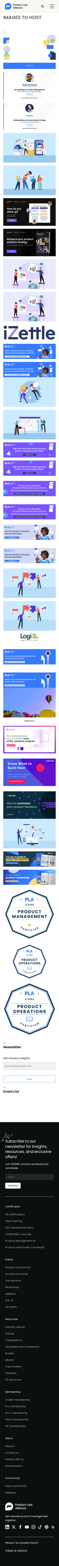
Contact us (12, 1452)
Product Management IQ (20, 1240)
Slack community (16, 1486)
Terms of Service (16, 1551)
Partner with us (14, 1459)
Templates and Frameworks (22, 1346)
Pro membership (15, 1406)
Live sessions (13, 1280)
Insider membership (17, 1399)
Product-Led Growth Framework (24, 1247)
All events (11, 1307)
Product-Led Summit (17, 1267)
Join (29, 1079)
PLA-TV (9, 1300)
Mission (10, 1446)
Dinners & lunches (16, 1274)
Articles (9, 1333)
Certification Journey (18, 1234)
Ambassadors (13, 1466)
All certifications (15, 1214)
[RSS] (52, 1527)
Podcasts (11, 1373)
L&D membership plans (19, 1227)
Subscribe (13, 1185)
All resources (13, 1379)
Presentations (13, 1340)
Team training (13, 1221)
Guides (9, 1353)
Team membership (17, 1419)
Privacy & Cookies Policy (22, 1543)
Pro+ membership (16, 1413)
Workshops (12, 1287)
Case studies (13, 1366)
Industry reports (15, 1327)
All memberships (15, 1426)
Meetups (10, 1293)
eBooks (9, 1360)
